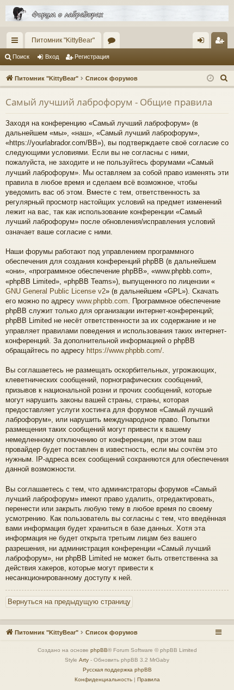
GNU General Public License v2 (55, 291)
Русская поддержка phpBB (117, 670)
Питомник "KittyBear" (63, 40)
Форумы (114, 42)
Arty (84, 660)
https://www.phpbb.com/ (124, 350)
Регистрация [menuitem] (221, 42)
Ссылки (17, 42)
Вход (52, 56)
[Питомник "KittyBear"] (117, 13)
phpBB (99, 650)
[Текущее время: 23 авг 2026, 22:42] (210, 78)
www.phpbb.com (102, 301)
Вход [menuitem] (203, 42)
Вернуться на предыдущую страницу (69, 602)
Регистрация (92, 56)
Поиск (21, 56)
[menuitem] (224, 78)
